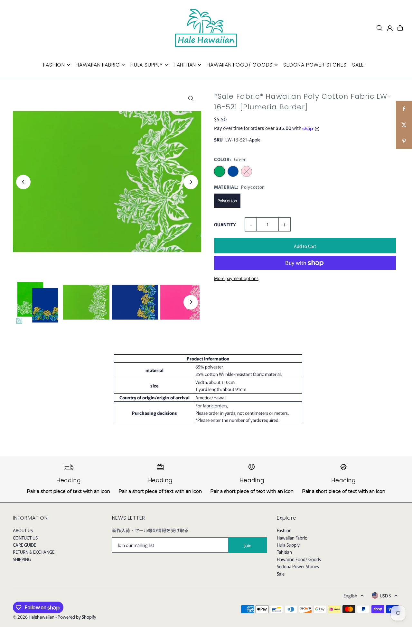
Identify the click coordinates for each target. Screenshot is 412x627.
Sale (281, 573)
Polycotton (227, 200)
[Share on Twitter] (404, 125)
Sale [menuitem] (358, 64)
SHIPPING (22, 559)
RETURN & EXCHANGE (33, 552)
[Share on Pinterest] (404, 141)
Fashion (284, 530)
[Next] (190, 182)
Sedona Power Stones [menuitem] (314, 64)
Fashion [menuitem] (54, 64)
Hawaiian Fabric (292, 537)
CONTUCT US (25, 537)
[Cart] (400, 28)
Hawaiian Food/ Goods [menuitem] (240, 64)
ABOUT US (23, 530)
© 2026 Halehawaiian (33, 616)
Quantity (225, 224)
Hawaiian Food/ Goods (299, 559)
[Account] (390, 28)
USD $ (385, 595)
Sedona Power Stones (298, 566)
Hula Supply (288, 544)
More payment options (236, 278)
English (350, 595)
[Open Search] (379, 28)
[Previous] (23, 182)
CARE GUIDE (24, 544)
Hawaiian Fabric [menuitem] (98, 64)
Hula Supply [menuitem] (146, 64)
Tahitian (284, 552)
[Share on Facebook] (404, 109)
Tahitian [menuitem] (184, 64)
